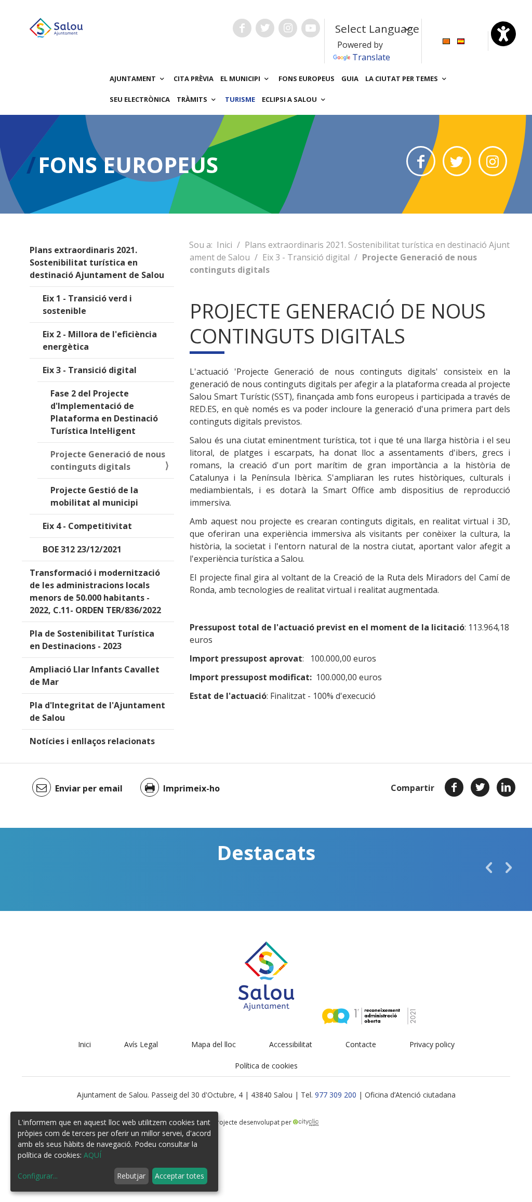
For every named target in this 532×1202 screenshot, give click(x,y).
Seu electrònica (140, 99)
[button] (489, 867)
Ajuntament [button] (133, 78)
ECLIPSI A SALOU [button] (290, 99)
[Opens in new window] (420, 161)
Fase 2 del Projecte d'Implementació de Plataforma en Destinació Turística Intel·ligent (104, 412)
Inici (224, 244)
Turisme (240, 99)
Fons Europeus (306, 78)
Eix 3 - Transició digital (90, 370)
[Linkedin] (506, 787)
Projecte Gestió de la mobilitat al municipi (94, 496)
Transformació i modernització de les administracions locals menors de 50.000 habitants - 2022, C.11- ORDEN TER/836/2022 (95, 591)
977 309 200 (335, 1095)
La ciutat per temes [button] (402, 78)
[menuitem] (446, 40)
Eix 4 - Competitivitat (87, 526)
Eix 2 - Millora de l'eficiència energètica (100, 340)
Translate (371, 57)
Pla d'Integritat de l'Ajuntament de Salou (97, 711)
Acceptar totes (179, 1176)
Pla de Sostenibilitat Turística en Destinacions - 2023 (92, 640)
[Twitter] (480, 787)
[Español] (460, 40)
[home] (56, 27)
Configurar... (38, 1176)
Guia (349, 78)
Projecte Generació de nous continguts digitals (107, 460)
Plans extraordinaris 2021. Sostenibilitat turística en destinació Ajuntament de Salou (97, 262)
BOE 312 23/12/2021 (82, 549)
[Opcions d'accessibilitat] (503, 34)
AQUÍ (92, 1155)
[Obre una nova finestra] (242, 28)
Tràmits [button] (193, 99)
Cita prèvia (194, 78)
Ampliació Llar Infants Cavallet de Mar (94, 676)
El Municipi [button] (241, 78)
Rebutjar (131, 1176)
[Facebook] (454, 787)
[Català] (446, 40)
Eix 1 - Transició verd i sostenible (87, 304)
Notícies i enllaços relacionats (92, 741)
